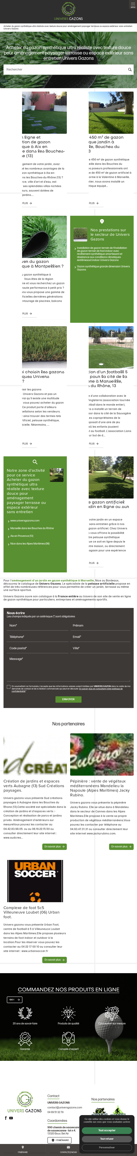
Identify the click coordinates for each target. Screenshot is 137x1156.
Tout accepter (107, 1130)
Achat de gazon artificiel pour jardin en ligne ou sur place (100, 507)
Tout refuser (107, 1138)
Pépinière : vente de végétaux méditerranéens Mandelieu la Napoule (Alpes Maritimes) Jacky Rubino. (100, 788)
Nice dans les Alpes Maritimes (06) (29, 543)
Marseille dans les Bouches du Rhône (32, 528)
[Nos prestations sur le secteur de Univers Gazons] (80, 234)
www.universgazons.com (24, 520)
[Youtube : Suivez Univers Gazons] (11, 1118)
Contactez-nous (68, 1149)
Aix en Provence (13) (21, 536)
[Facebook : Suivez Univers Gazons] (6, 1118)
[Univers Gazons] (68, 11)
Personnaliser (107, 1147)
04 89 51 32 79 (55, 1112)
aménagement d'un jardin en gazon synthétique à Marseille (53, 580)
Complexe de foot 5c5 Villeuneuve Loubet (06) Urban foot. (32, 912)
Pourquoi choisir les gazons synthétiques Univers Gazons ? (34, 376)
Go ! (12, 999)
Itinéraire (23, 1149)
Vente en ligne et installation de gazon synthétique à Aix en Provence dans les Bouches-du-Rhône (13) (35, 147)
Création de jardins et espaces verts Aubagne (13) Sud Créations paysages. (34, 785)
